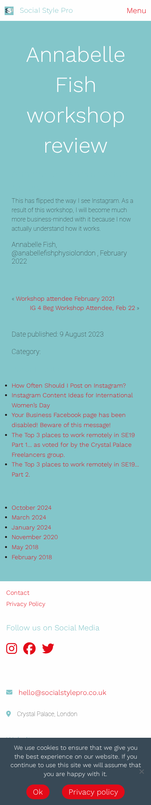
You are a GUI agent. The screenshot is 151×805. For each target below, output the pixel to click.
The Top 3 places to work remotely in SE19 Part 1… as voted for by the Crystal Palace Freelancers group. (73, 444)
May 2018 (25, 547)
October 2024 (31, 507)
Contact (17, 592)
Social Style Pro (46, 10)
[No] (141, 771)
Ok (38, 791)
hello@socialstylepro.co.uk (62, 692)
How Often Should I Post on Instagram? (69, 385)
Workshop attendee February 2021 (65, 298)
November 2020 (35, 537)
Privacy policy (93, 791)
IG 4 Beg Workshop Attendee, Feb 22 (82, 307)
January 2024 (31, 527)
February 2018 (32, 557)
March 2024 (29, 517)
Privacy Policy (25, 604)
